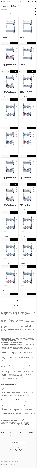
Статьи (21, 432)
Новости (21, 434)
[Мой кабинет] (25, 1)
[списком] (33, 13)
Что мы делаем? (4, 435)
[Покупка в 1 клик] (16, 23)
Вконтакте (18, 456)
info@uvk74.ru (19, 447)
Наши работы (3, 437)
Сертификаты (12, 432)
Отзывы (11, 435)
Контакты (11, 434)
